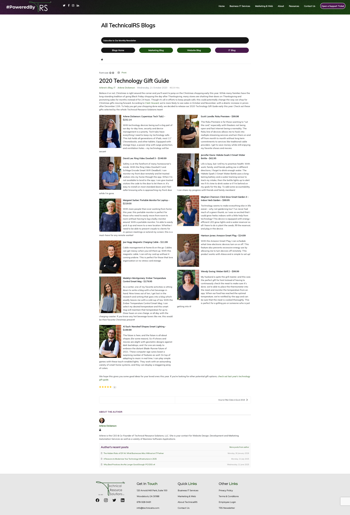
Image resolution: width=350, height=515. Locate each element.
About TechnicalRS (187, 502)
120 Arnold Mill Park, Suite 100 (152, 490)
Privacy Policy (226, 490)
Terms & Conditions (229, 496)
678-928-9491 (144, 502)
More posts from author (239, 447)
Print (124, 72)
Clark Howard (152, 103)
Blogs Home (118, 50)
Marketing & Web (187, 496)
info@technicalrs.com (148, 508)
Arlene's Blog (106, 88)
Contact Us (183, 508)
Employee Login (227, 502)
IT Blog (231, 50)
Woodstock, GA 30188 (148, 496)
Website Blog (194, 50)
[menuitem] (62, 8)
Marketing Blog (156, 50)
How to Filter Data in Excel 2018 (231, 400)
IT (114, 88)
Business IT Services (188, 490)
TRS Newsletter (227, 508)
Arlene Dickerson (126, 87)
